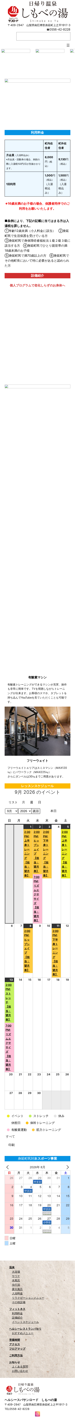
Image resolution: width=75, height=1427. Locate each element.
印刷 (12, 1145)
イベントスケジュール (25, 1322)
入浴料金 (17, 1293)
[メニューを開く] (68, 45)
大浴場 (16, 1271)
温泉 (12, 1267)
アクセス (14, 1344)
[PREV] (8, 1167)
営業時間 (14, 1339)
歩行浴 (16, 1284)
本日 (53, 811)
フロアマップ (17, 1348)
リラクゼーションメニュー (28, 1297)
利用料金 (17, 1313)
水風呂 (16, 1280)
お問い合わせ (20, 1370)
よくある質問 (20, 1366)
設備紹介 (17, 1317)
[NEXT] (66, 1167)
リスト (13, 803)
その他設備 (18, 1302)
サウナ (16, 1276)
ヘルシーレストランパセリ (25, 1328)
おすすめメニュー (22, 1333)
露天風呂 (17, 1289)
